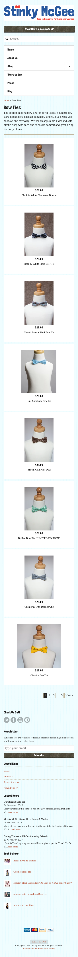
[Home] (39, 16)
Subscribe (39, 755)
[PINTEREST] (27, 720)
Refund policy (11, 788)
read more (13, 812)
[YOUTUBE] (20, 720)
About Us (12, 58)
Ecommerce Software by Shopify (39, 948)
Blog (9, 91)
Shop (10, 66)
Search (7, 771)
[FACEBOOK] (13, 720)
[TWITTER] (7, 720)
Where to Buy (14, 74)
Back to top (39, 941)
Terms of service (11, 782)
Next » (69, 695)
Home (10, 49)
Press (10, 83)
